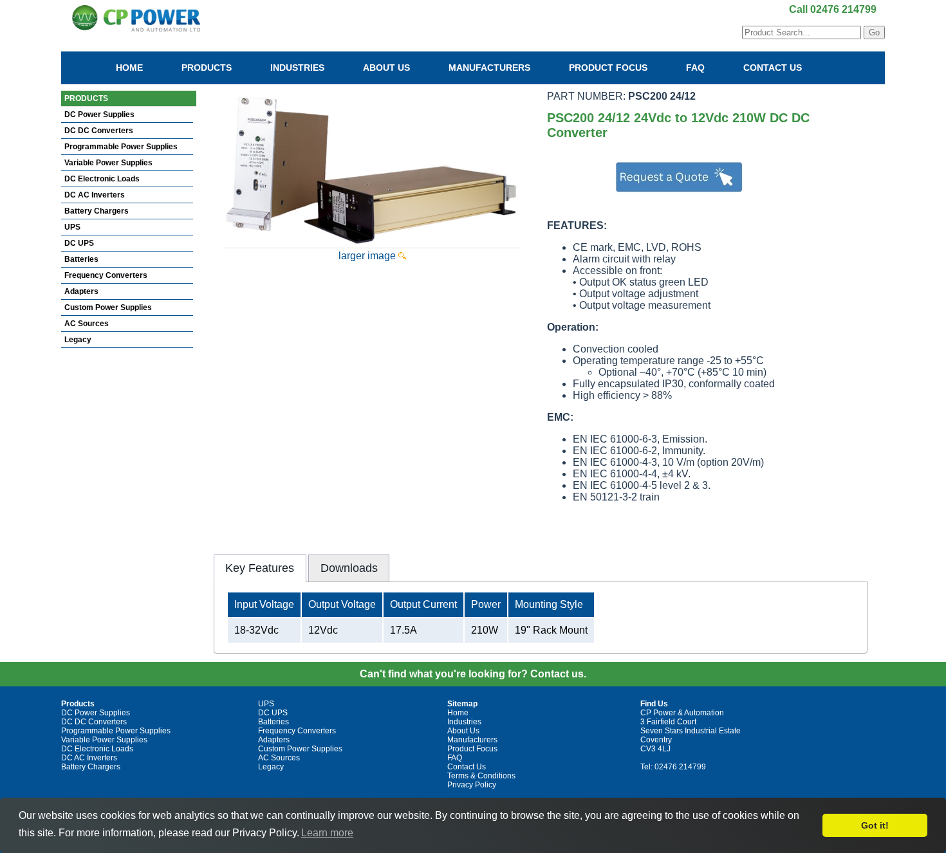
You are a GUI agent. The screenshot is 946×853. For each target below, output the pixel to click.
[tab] (260, 568)
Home (129, 67)
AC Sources (86, 323)
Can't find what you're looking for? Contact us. (473, 673)
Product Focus (608, 67)
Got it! (875, 825)
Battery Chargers (96, 211)
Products (206, 67)
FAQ (695, 67)
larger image (368, 255)
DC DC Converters (98, 130)
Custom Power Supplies (108, 307)
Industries (297, 67)
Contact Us (772, 67)
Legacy (77, 339)
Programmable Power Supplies (121, 146)
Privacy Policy (471, 784)
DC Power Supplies (99, 114)
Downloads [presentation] (349, 568)
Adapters (81, 291)
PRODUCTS (86, 98)
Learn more (327, 832)
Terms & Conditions (481, 775)
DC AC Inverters (94, 194)
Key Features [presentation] (259, 568)
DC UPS (79, 243)
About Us (386, 67)
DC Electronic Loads (102, 178)
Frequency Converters (105, 275)
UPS (72, 227)
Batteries (81, 259)
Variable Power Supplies (108, 162)
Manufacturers (489, 67)
